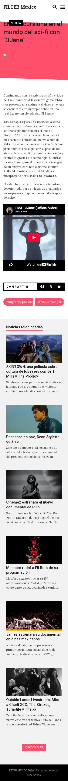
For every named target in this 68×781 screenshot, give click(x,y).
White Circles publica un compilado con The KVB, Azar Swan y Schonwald (51, 302)
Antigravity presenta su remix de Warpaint (19, 302)
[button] (55, 7)
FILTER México (19, 7)
